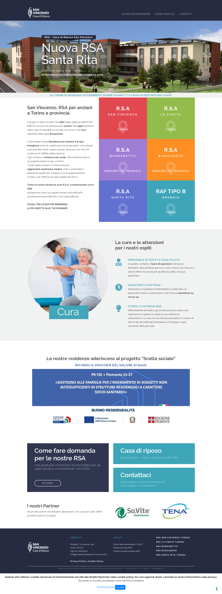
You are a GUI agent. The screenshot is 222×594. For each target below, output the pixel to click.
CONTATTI (185, 14)
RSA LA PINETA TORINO (170, 542)
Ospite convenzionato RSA (126, 551)
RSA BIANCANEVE (166, 551)
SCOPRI (47, 483)
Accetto (120, 587)
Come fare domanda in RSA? (128, 544)
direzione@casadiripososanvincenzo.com (72, 74)
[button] (16, 56)
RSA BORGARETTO (167, 546)
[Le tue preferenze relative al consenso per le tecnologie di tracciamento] (217, 589)
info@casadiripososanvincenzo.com (88, 554)
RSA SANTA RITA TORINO (171, 555)
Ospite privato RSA (123, 548)
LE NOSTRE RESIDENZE (136, 14)
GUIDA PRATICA (164, 14)
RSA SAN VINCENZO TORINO (173, 538)
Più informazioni (105, 587)
